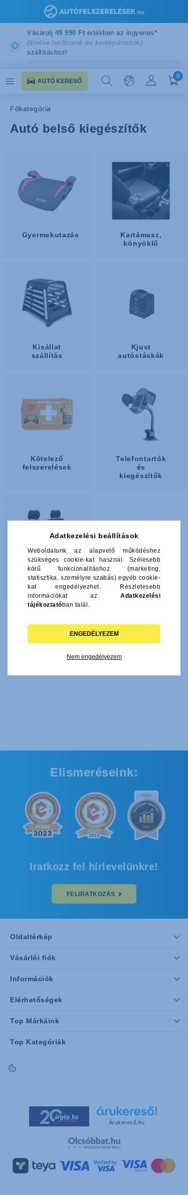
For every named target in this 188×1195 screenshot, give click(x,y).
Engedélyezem (94, 633)
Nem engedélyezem (94, 656)
